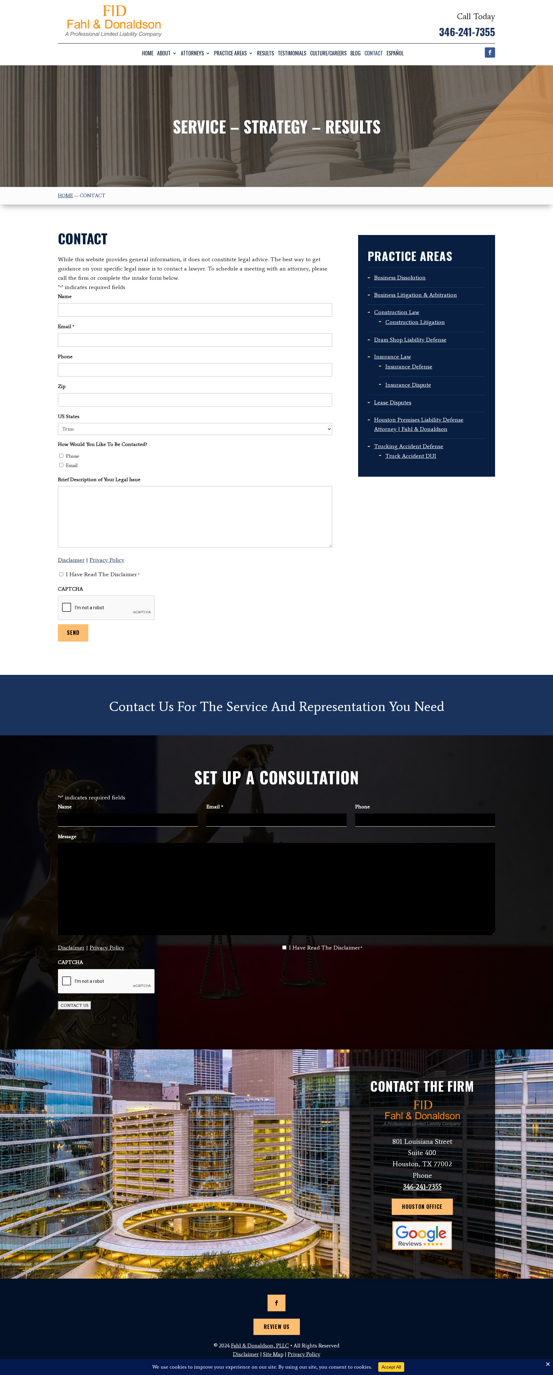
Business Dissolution (400, 277)
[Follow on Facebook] (490, 52)
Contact (374, 53)
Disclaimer (71, 559)
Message (67, 836)
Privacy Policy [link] (304, 1354)
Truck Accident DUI (410, 455)
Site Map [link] (273, 1354)
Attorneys (192, 53)
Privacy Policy (107, 559)
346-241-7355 (467, 31)
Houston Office (422, 1206)
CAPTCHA (70, 589)
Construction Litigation (415, 322)
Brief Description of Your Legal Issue (99, 479)
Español (395, 53)
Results (265, 53)
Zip (62, 386)
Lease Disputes (392, 402)
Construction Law (396, 312)
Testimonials (292, 53)
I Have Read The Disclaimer (103, 574)
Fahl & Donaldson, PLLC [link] (260, 1345)
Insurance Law (392, 356)
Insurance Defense (408, 366)
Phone (65, 356)
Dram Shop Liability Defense (410, 339)
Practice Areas (230, 53)
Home (147, 53)
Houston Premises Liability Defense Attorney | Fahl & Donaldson (418, 424)
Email (66, 326)
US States (68, 416)
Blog (355, 53)
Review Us (277, 1327)
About (164, 53)
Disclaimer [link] (246, 1354)
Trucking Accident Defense (408, 446)
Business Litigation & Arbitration (415, 294)
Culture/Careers (328, 53)
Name (65, 296)
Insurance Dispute (408, 384)
